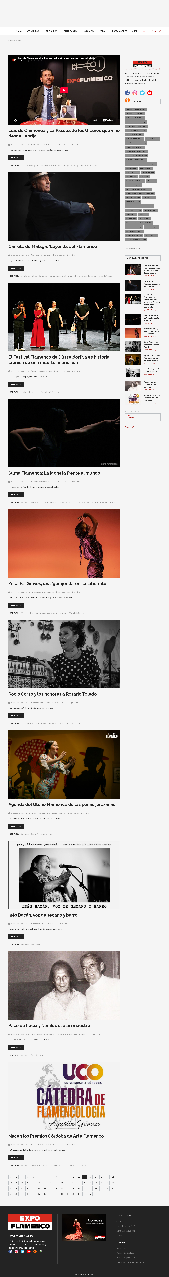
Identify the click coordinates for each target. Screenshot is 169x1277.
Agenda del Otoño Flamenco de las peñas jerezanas (61, 804)
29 (67, 1183)
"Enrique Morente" (136, 122)
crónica (131, 176)
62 (39, 1194)
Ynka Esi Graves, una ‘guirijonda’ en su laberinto (57, 583)
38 (11, 1188)
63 (45, 1194)
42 (33, 1188)
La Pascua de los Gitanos (48, 165)
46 (56, 1188)
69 (79, 1194)
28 (62, 1183)
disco (152, 180)
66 (62, 1194)
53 (96, 1188)
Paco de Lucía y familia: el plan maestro (49, 1025)
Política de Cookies (125, 1253)
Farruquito (133, 197)
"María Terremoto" (136, 143)
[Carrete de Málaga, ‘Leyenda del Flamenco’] (64, 206)
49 (73, 1188)
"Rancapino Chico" (135, 159)
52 (90, 1188)
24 (39, 1183)
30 (73, 1183)
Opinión (49, 371)
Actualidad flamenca (42, 255)
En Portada (38, 1034)
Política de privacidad (126, 1257)
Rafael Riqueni (134, 235)
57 (10, 1194)
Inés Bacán (35, 945)
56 (113, 1188)
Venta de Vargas (105, 276)
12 (79, 1177)
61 (33, 1194)
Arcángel (149, 164)
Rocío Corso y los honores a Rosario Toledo (52, 694)
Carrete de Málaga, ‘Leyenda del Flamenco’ (53, 246)
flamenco (43, 276)
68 (73, 1194)
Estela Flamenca (50, 1034)
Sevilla (151, 235)
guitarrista (133, 210)
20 (16, 1183)
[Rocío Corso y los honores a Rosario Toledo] (64, 654)
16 (102, 1177)
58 (16, 1194)
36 (107, 1183)
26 (50, 1183)
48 (68, 1188)
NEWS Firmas (72, 1034)
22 (28, 1183)
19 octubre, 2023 (17, 923)
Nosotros (120, 1235)
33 (90, 1183)
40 (22, 1188)
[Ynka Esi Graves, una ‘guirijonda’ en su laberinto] (64, 543)
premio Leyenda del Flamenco (82, 276)
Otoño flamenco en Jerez (42, 834)
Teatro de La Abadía (106, 502)
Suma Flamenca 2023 (86, 502)
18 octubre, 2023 (17, 1144)
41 (28, 1188)
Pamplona (146, 222)
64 (50, 1194)
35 (101, 1183)
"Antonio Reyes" (134, 113)
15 (96, 1177)
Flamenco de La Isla (57, 276)
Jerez (130, 214)
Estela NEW (61, 1034)
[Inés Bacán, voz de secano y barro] (64, 875)
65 (56, 1194)
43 (39, 1188)
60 (28, 1194)
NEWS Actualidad (59, 813)
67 (67, 1194)
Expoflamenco (60, 255)
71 (90, 1194)
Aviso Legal (121, 1248)
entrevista (133, 185)
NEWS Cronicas (47, 481)
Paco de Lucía (36, 1055)
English (130, 418)
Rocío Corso (64, 723)
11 (73, 1177)
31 (79, 1183)
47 (62, 1188)
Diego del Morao (135, 180)
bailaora (145, 168)
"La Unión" (152, 138)
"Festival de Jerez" (136, 126)
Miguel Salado (33, 723)
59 (22, 1194)
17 (107, 1177)
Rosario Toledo (78, 723)
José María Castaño (62, 144)
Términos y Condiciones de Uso (130, 1262)
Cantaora (148, 172)
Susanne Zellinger (63, 371)
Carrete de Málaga (29, 276)
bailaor (131, 168)
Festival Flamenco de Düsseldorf (36, 392)
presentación (133, 227)
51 (84, 1188)
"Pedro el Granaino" (136, 155)
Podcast (36, 923)
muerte (144, 218)
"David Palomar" (134, 117)
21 (22, 1183)
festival (149, 197)
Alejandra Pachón (63, 481)
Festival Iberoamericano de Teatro (42, 613)
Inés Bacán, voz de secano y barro (42, 915)
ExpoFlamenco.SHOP (126, 1226)
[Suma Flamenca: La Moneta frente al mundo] (64, 433)
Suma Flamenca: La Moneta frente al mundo (54, 472)
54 (102, 1188)
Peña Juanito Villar (49, 723)
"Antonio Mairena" (135, 109)
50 (79, 1188)
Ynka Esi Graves (76, 613)
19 (11, 1183)
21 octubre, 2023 (17, 702)
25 (45, 1183)
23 (33, 1183)
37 (113, 1183)
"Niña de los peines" (136, 151)
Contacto (120, 1221)
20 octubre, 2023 (17, 813)
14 (90, 1177)
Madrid (71, 502)
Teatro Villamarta (136, 239)
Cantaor (132, 172)
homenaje (150, 210)
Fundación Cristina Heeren (139, 206)
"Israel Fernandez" (136, 130)
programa (151, 227)
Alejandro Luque (64, 592)
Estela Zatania (86, 1034)
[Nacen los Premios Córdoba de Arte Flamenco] (64, 1096)
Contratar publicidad (125, 1231)
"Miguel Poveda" (134, 147)
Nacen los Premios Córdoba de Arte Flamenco (56, 1136)
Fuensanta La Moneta (57, 502)
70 (84, 1194)
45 (50, 1188)
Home (10, 40)
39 (16, 1188)
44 (45, 1188)
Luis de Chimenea (89, 165)
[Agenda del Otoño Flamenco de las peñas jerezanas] (64, 764)
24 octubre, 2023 (17, 144)
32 (84, 1183)
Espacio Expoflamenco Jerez (140, 193)
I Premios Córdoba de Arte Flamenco (47, 1165)
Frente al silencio (38, 502)
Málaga (131, 222)
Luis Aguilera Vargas (71, 165)
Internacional (39, 371)
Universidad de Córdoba (77, 1165)
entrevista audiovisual (138, 189)
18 (113, 1177)
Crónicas (37, 481)
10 (67, 1177)
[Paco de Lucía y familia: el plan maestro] (64, 985)
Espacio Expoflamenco (42, 144)
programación (134, 231)
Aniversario (133, 164)
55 (107, 1188)
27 (56, 1183)
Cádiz (23, 613)
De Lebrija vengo (28, 165)
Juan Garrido (74, 813)
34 (96, 1183)
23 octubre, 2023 (17, 255)
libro (143, 214)
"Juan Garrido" (134, 138)
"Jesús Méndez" (134, 134)
